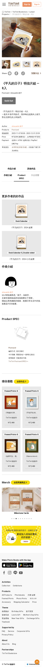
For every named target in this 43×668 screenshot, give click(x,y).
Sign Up (27, 4)
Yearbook (6, 622)
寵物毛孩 (5, 615)
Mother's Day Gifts (31, 615)
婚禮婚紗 (5, 611)
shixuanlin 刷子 (17, 126)
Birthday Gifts (17, 611)
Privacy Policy (7, 635)
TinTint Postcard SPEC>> (18, 361)
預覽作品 (35, 73)
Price (34, 602)
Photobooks (20, 595)
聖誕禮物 (5, 618)
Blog (14, 644)
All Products (7, 595)
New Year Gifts (18, 618)
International (34, 664)
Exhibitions (17, 586)
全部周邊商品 (20, 482)
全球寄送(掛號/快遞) (19, 147)
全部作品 (21, 381)
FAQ (3, 631)
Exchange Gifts (33, 618)
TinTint (7, 12)
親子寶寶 (29, 611)
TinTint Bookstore (20, 12)
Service (11, 631)
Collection (6, 586)
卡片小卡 (33, 598)
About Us (5, 644)
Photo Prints (21, 598)
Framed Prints (8, 598)
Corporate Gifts (23, 631)
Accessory (6, 602)
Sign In (37, 4)
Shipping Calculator (22, 602)
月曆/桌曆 (31, 595)
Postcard (15, 130)
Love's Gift (16, 615)
